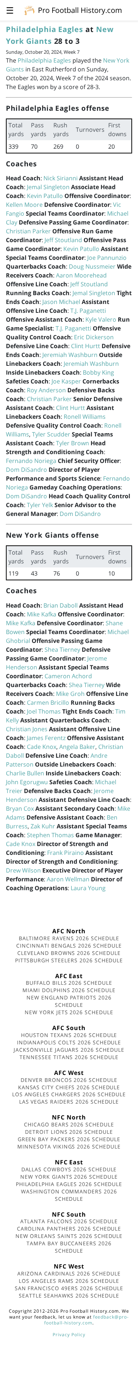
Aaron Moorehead (81, 275)
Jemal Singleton (48, 187)
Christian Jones (26, 729)
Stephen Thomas (50, 835)
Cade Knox (41, 747)
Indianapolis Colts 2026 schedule (69, 1042)
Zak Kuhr (43, 826)
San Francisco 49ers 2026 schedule (69, 1288)
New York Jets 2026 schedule (69, 1012)
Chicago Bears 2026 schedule (69, 1124)
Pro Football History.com (80, 10)
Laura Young (88, 888)
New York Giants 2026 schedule (69, 1176)
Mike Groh (70, 694)
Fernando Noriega (31, 461)
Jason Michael (61, 302)
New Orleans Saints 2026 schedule (69, 1235)
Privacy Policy (69, 1334)
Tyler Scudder (51, 434)
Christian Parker (28, 231)
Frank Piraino (65, 853)
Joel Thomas (44, 711)
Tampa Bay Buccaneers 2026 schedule (69, 1247)
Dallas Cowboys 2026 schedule (69, 1169)
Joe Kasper (66, 381)
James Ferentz (46, 738)
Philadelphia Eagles (44, 29)
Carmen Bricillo (48, 702)
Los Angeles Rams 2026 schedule (69, 1280)
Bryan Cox (20, 808)
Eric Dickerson (94, 337)
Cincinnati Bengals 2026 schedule (69, 945)
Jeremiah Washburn (70, 355)
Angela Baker (77, 747)
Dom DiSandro (26, 470)
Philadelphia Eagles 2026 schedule (69, 1184)
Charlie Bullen (25, 773)
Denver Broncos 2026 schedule (69, 1079)
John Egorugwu (27, 782)
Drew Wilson (23, 870)
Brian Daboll (60, 605)
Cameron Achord (68, 676)
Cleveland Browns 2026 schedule (69, 952)
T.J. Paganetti (88, 311)
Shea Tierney (62, 649)
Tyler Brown (72, 443)
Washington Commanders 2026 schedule (69, 1195)
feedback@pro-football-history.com (86, 1320)
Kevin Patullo (45, 196)
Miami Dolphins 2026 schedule (69, 990)
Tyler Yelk (40, 505)
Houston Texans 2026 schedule (69, 1034)
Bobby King (98, 372)
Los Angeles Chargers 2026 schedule (69, 1094)
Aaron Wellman (68, 879)
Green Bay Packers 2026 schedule (69, 1139)
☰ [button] (10, 10)
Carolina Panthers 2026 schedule (69, 1228)
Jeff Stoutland (63, 240)
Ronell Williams (85, 417)
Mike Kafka (41, 614)
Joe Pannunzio (107, 258)
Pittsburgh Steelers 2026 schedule (69, 960)
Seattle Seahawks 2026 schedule (69, 1295)
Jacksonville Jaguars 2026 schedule (69, 1049)
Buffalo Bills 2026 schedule (69, 982)
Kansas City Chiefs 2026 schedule (69, 1087)
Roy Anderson (46, 390)
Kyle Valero (100, 319)
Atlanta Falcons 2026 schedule (69, 1221)
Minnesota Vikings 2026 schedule (69, 1146)
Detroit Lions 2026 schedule (69, 1131)
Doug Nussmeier (92, 266)
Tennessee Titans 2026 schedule (69, 1057)
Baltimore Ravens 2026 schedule (69, 938)
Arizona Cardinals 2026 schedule (69, 1273)
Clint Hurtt (85, 346)
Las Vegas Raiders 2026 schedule (69, 1101)
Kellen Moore (24, 205)
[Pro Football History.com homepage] (29, 10)
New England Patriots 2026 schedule (69, 1001)
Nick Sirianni (60, 178)
